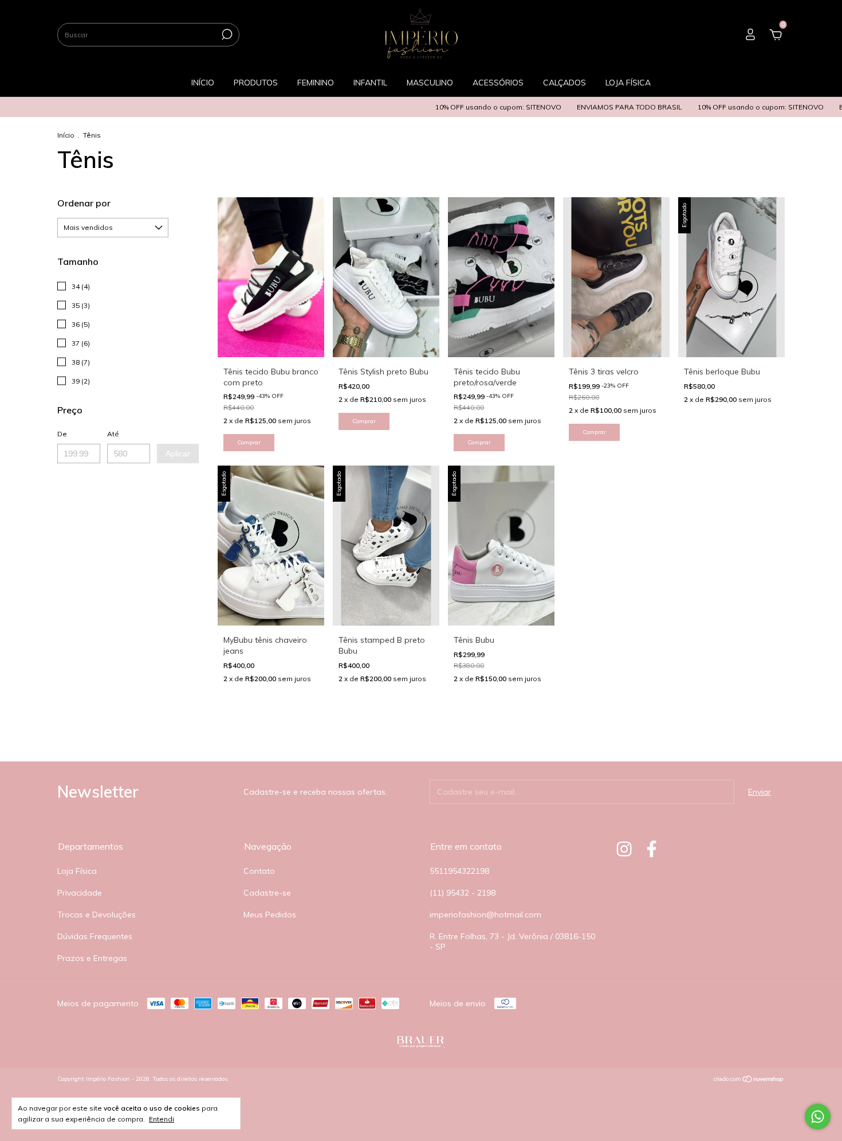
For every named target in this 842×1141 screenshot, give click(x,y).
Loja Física (77, 871)
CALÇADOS (564, 82)
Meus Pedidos (269, 914)
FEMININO (315, 82)
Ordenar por (84, 203)
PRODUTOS (256, 82)
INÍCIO (202, 82)
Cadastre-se (267, 893)
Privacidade (79, 893)
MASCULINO (430, 82)
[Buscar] (226, 34)
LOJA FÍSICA (628, 82)
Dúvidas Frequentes (94, 936)
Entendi (161, 1119)
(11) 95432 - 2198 (462, 893)
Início (65, 135)
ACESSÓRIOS (498, 82)
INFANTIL (370, 82)
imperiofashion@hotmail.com (485, 914)
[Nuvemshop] (749, 1080)
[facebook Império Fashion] (651, 849)
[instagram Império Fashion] (624, 849)
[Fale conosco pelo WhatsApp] (818, 1117)
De (62, 433)
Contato (259, 871)
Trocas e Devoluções (96, 914)
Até (113, 433)
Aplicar (178, 453)
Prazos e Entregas (92, 958)
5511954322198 (459, 871)
